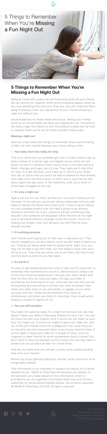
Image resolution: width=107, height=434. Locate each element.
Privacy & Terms (96, 409)
